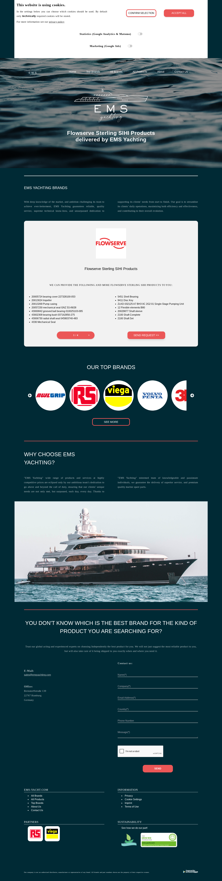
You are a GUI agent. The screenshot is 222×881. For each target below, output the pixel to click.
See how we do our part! (134, 828)
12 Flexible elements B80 (131, 307)
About (160, 71)
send (157, 768)
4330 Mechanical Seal (44, 322)
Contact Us (181, 71)
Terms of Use (132, 806)
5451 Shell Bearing (128, 296)
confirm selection (141, 13)
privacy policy (56, 22)
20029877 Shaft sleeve (130, 311)
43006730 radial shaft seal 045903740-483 (55, 318)
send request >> (146, 335)
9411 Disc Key (125, 300)
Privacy (129, 795)
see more (111, 421)
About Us (36, 806)
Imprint (128, 803)
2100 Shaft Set (126, 318)
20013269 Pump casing (44, 304)
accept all (179, 13)
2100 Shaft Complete (129, 314)
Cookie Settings (133, 799)
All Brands (116, 71)
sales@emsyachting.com (37, 675)
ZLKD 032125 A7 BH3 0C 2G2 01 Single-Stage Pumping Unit (151, 304)
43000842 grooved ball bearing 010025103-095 (57, 311)
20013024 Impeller (42, 300)
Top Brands (93, 71)
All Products (140, 71)
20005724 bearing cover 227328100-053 (53, 296)
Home (72, 71)
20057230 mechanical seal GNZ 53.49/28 (54, 307)
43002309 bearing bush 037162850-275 (53, 314)
